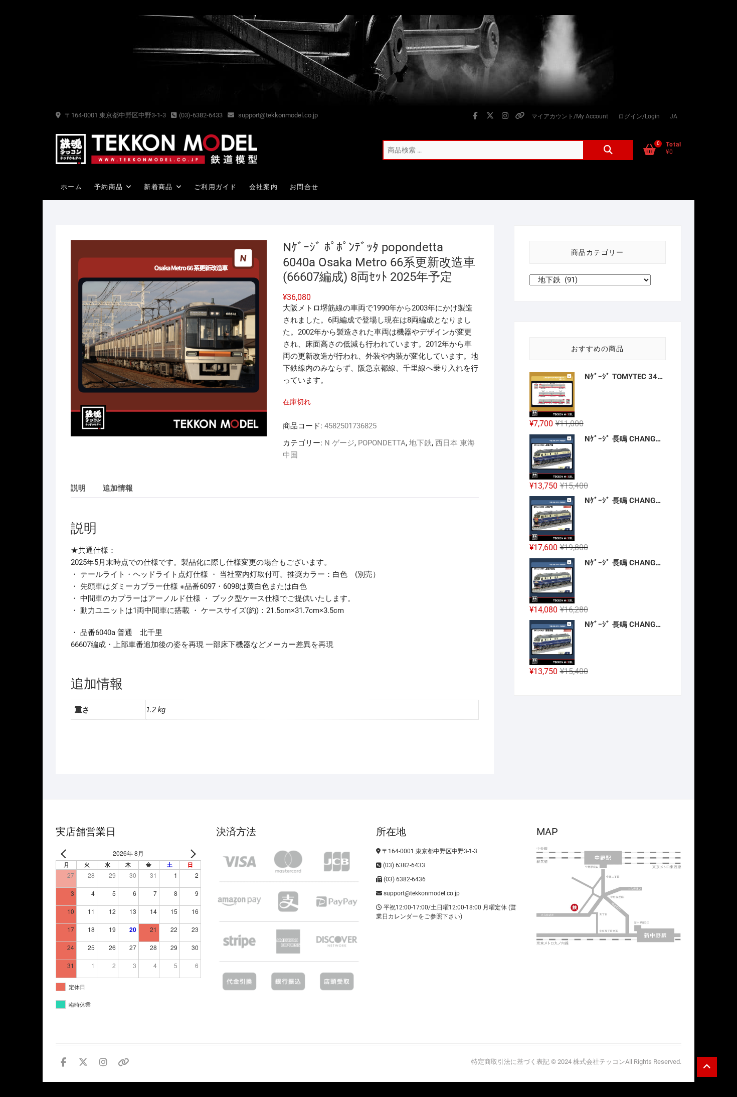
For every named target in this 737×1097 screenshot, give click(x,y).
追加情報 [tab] (118, 488)
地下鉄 (420, 442)
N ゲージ (339, 442)
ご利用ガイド (215, 187)
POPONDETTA (382, 442)
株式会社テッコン (599, 1061)
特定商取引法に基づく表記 (510, 1061)
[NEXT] (191, 853)
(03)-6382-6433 (201, 115)
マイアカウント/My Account (569, 116)
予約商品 (108, 187)
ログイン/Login (639, 116)
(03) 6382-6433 (403, 865)
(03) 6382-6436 (404, 879)
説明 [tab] (78, 488)
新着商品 (158, 187)
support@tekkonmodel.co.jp (277, 115)
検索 (608, 150)
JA (673, 116)
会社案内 (263, 187)
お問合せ (304, 187)
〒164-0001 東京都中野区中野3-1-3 (114, 115)
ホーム (71, 187)
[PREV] (65, 853)
